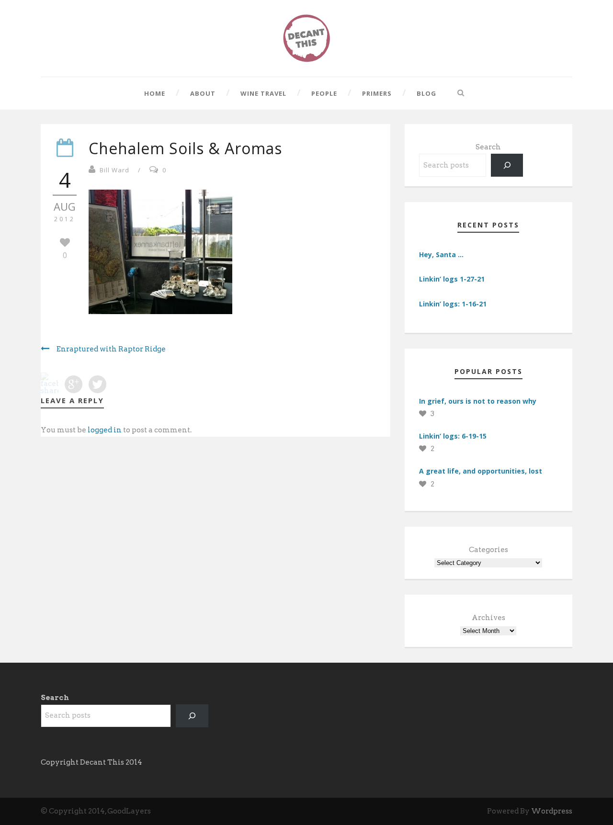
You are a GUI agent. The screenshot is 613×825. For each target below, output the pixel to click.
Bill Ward (114, 170)
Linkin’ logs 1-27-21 (452, 278)
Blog (426, 93)
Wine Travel (263, 93)
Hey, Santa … (441, 254)
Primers (377, 93)
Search (488, 147)
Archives (488, 617)
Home (154, 93)
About (203, 93)
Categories (488, 549)
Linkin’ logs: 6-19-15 (453, 436)
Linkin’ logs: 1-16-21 (453, 303)
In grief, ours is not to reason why (477, 401)
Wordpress (551, 811)
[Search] (507, 165)
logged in (105, 430)
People (324, 93)
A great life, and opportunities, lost (480, 470)
